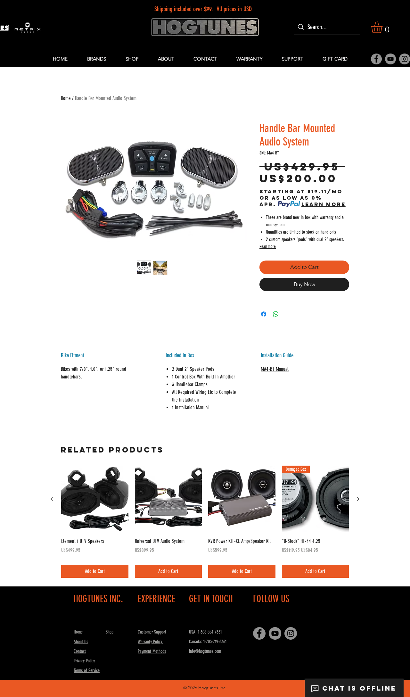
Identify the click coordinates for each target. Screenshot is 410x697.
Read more (267, 246)
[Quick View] (94, 499)
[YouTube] (390, 59)
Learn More (323, 204)
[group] (205, 521)
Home (66, 98)
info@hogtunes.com (205, 651)
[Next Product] (358, 499)
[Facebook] (376, 59)
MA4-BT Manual (275, 369)
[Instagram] (404, 59)
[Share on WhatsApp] (276, 314)
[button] (383, 27)
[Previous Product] (52, 499)
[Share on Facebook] (263, 314)
